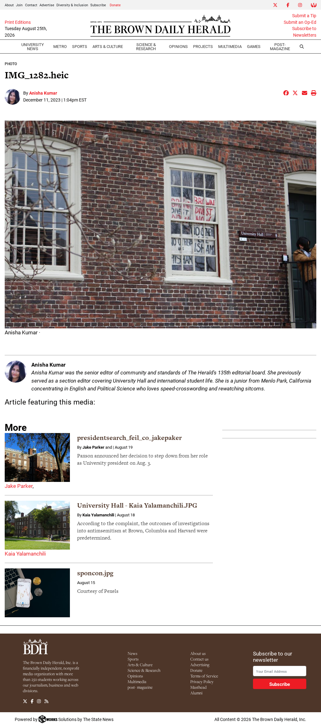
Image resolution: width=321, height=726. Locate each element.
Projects (203, 46)
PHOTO (11, 63)
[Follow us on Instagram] (39, 701)
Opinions (135, 676)
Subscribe (98, 5)
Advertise (46, 5)
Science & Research (146, 46)
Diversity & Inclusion (72, 5)
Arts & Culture (140, 664)
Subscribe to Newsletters (304, 32)
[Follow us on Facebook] (32, 701)
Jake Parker (19, 485)
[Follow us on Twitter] (25, 701)
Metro (60, 46)
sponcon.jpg (95, 572)
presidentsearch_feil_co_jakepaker (129, 437)
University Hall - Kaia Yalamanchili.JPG (137, 505)
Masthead (198, 687)
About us (198, 653)
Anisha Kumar (43, 93)
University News (32, 46)
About (9, 5)
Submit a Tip (304, 15)
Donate (115, 5)
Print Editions (18, 22)
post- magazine (140, 687)
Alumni (196, 693)
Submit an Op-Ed (300, 22)
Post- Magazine (280, 46)
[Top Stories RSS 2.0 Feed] (46, 701)
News (132, 653)
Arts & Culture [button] (107, 46)
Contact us (199, 659)
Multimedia (230, 46)
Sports (79, 46)
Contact (31, 5)
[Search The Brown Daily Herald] (301, 46)
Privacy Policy (201, 681)
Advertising (199, 664)
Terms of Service (204, 676)
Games (253, 46)
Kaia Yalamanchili (25, 553)
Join (19, 5)
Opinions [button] (178, 46)
